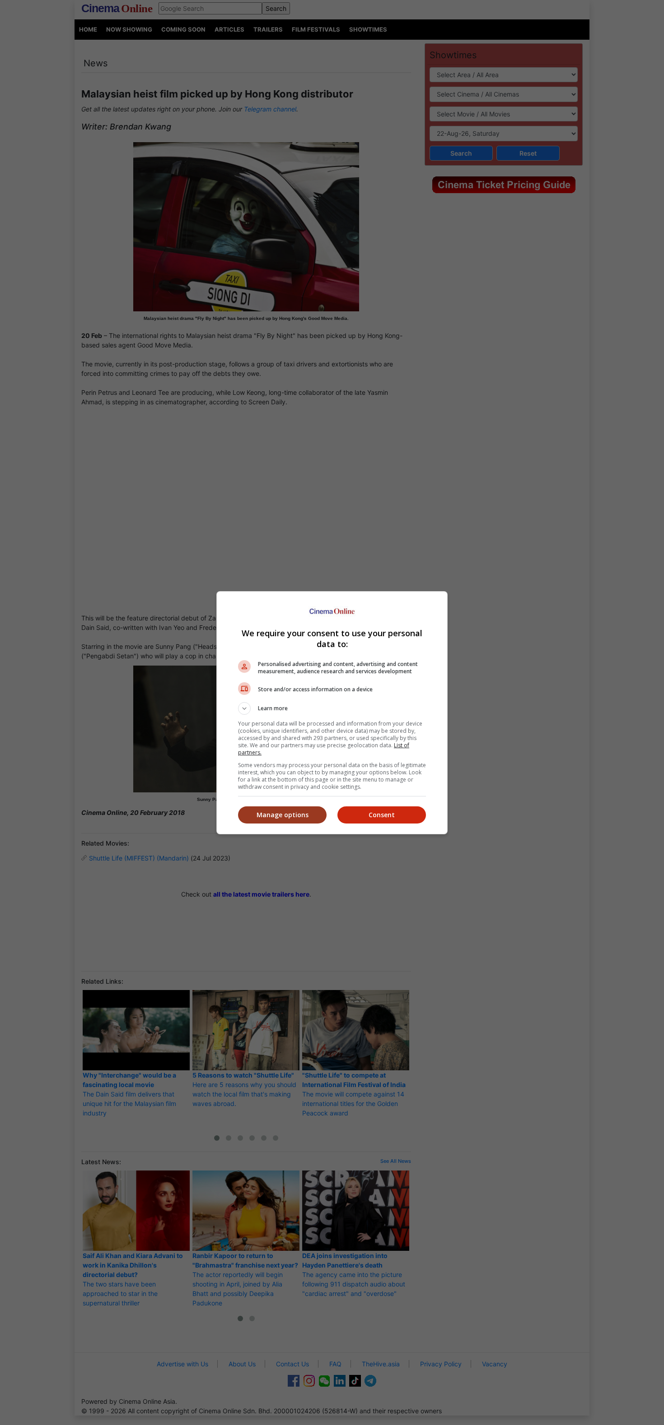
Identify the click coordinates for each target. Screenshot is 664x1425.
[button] (332, 708)
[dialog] (332, 712)
